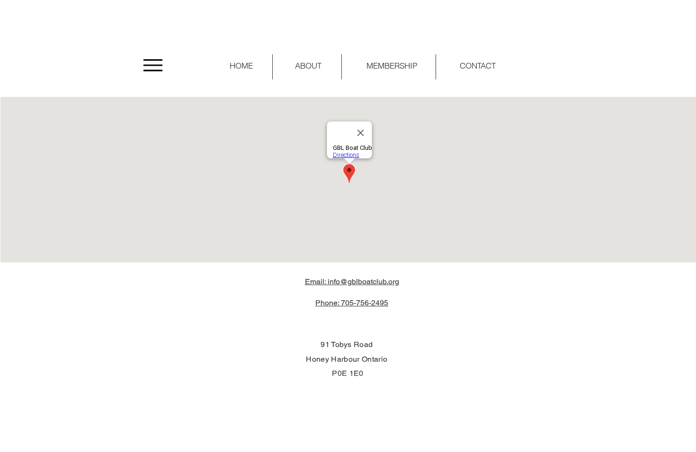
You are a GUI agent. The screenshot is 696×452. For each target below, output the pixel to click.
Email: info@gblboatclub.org (352, 281)
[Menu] (152, 65)
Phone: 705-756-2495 (351, 302)
